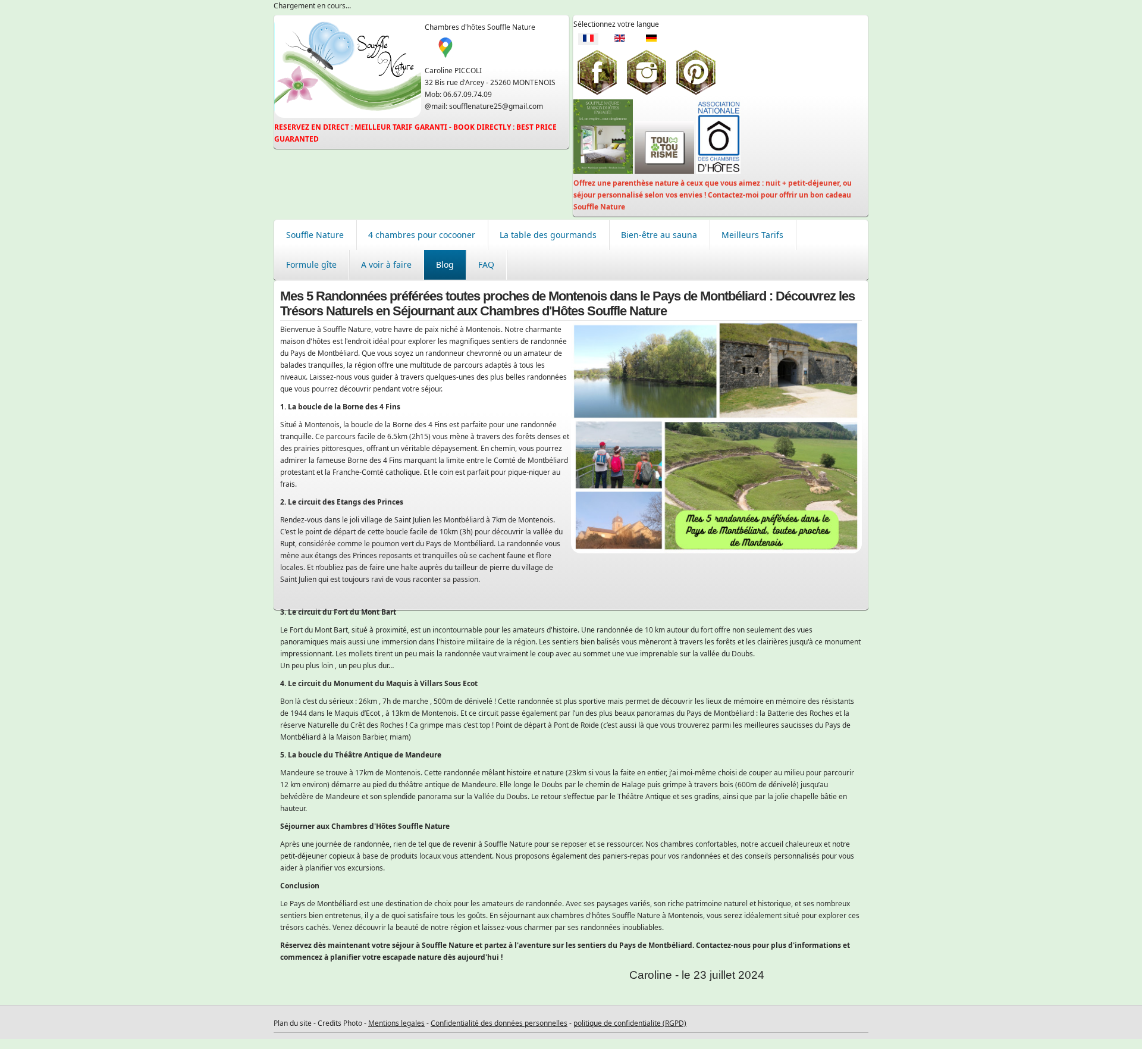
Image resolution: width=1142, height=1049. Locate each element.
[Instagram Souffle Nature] (646, 93)
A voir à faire (386, 264)
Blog (445, 264)
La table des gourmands (548, 234)
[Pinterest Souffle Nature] (696, 93)
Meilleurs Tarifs (752, 234)
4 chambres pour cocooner (421, 234)
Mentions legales (396, 1023)
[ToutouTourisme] (664, 171)
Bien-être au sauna (659, 234)
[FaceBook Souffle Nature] (597, 93)
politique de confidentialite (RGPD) (629, 1023)
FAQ (486, 264)
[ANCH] (718, 171)
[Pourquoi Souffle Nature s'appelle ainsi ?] (603, 171)
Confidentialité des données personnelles (499, 1023)
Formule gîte (311, 264)
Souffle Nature (315, 234)
